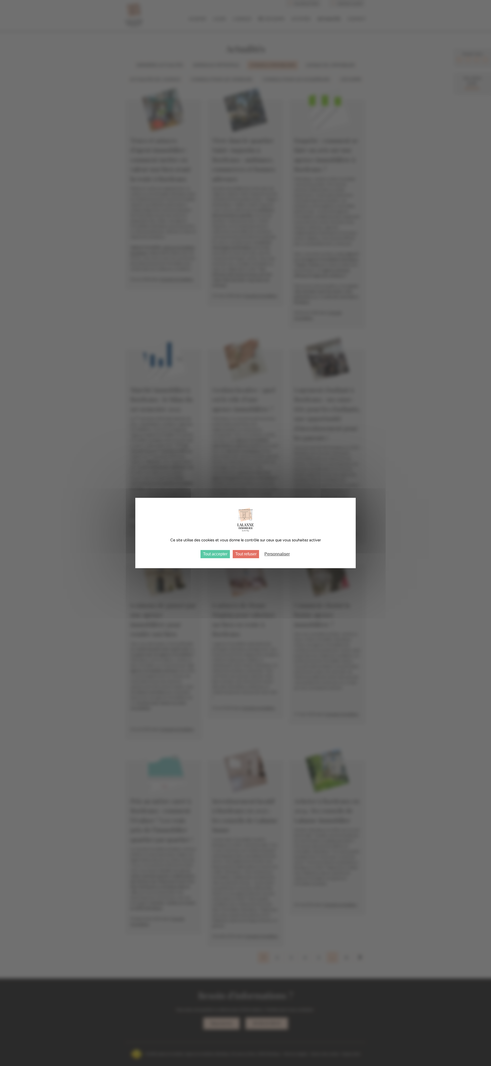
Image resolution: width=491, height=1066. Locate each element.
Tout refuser (245, 554)
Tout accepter (215, 554)
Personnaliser (277, 554)
